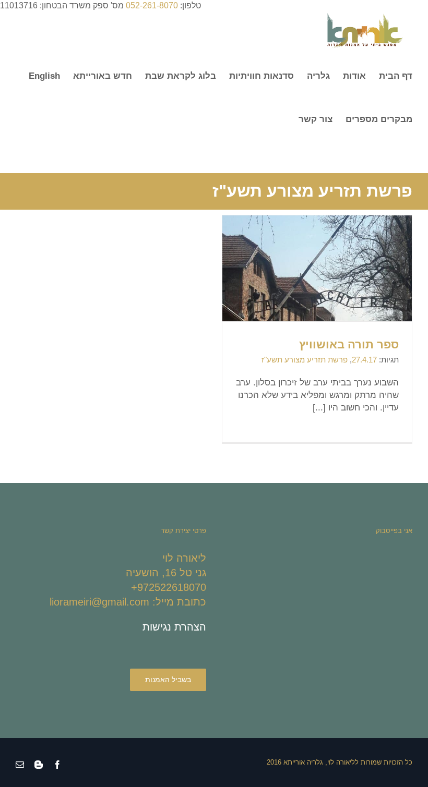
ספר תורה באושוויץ (349, 344)
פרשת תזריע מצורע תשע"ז (304, 359)
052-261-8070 (152, 5)
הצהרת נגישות (174, 627)
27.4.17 (364, 359)
